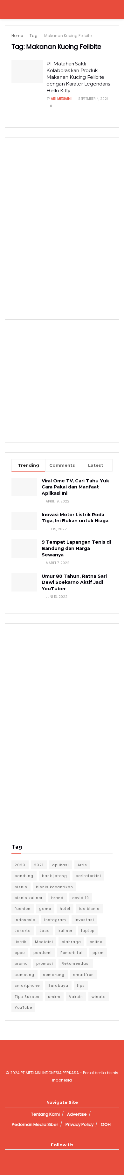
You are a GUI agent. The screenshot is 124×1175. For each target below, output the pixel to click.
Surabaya (58, 985)
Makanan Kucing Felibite (68, 35)
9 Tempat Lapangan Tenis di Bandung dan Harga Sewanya (76, 548)
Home (17, 35)
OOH (106, 1124)
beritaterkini (88, 875)
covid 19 (80, 897)
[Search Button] (116, 9)
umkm (54, 996)
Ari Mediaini (61, 98)
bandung (24, 875)
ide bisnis (89, 908)
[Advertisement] (62, 268)
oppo (20, 952)
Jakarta (23, 930)
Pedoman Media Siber (35, 1124)
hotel (65, 908)
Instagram (55, 919)
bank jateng (54, 875)
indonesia (25, 919)
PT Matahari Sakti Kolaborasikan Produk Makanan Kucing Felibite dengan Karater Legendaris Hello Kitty (78, 77)
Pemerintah (72, 952)
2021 (39, 864)
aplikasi (60, 864)
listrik (20, 941)
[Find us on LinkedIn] (67, 1156)
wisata (99, 996)
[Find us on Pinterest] (78, 1156)
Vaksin (76, 996)
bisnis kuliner (29, 897)
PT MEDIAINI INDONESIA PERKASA (50, 1072)
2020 (20, 864)
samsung (24, 974)
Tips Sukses (27, 996)
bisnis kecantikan (54, 886)
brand (57, 897)
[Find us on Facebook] (46, 1156)
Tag (34, 35)
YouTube (23, 1007)
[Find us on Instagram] (56, 1156)
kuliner (65, 930)
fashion (23, 908)
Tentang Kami (45, 1114)
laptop (87, 930)
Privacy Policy (79, 1124)
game (45, 908)
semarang (54, 974)
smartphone (27, 985)
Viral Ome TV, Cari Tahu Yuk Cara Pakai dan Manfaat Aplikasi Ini (75, 487)
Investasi (84, 919)
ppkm (98, 952)
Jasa (44, 930)
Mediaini (44, 941)
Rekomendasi (76, 963)
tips (81, 985)
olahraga (71, 941)
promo (21, 963)
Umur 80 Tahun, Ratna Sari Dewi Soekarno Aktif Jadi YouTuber (74, 582)
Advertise (77, 1114)
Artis (82, 864)
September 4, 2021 (92, 98)
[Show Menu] (7, 9)
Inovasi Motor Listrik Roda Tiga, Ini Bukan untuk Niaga (75, 518)
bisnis (21, 886)
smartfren (83, 974)
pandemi (42, 952)
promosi (44, 963)
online (96, 941)
